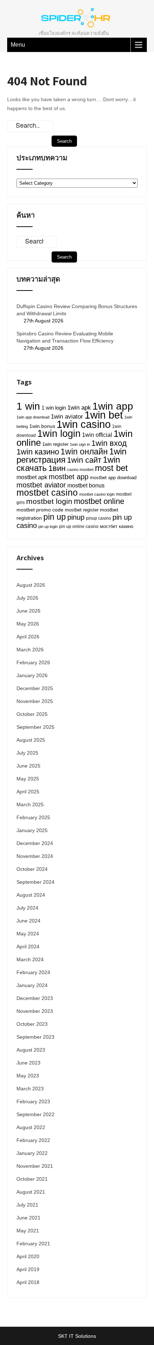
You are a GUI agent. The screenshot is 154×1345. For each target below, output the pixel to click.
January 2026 (32, 675)
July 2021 (27, 1205)
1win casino (84, 424)
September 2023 (35, 1037)
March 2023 (30, 1088)
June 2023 (28, 1063)
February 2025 (33, 817)
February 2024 (33, 972)
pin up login (48, 526)
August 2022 (30, 1127)
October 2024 (32, 869)
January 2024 (32, 985)
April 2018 (27, 1282)
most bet (111, 468)
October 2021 (32, 1179)
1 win (28, 406)
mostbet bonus (86, 485)
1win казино (37, 451)
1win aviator (67, 416)
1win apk (79, 407)
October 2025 (32, 714)
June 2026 (28, 611)
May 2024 (27, 933)
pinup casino (98, 518)
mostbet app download (113, 477)
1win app (112, 406)
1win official (97, 435)
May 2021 (27, 1230)
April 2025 (27, 791)
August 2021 (30, 1192)
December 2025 (34, 688)
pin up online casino (78, 526)
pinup (76, 517)
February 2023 (33, 1101)
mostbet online (99, 501)
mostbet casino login (97, 494)
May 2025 (27, 779)
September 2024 (35, 882)
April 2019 (27, 1269)
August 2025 (30, 740)
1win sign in (80, 444)
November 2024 (34, 856)
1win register (55, 444)
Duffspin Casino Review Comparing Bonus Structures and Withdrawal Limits (76, 309)
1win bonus (42, 426)
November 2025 (34, 701)
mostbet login (49, 501)
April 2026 (27, 637)
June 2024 (28, 921)
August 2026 (30, 585)
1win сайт (84, 460)
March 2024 (30, 959)
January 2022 (32, 1153)
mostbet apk (31, 477)
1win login (59, 433)
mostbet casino (47, 492)
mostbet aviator (41, 485)
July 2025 (27, 753)
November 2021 (34, 1166)
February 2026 (33, 662)
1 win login (54, 408)
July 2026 (27, 598)
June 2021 (28, 1218)
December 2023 (34, 998)
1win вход (109, 443)
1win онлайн (84, 451)
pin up (54, 517)
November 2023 (34, 1011)
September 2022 (35, 1114)
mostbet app (68, 477)
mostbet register (81, 510)
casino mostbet (80, 469)
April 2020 (27, 1256)
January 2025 (32, 830)
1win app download (32, 417)
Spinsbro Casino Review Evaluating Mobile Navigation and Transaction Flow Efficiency (65, 337)
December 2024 (34, 843)
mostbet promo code (39, 510)
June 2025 (28, 766)
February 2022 (33, 1140)
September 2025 (35, 727)
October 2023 (32, 1024)
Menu (18, 45)
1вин (57, 468)
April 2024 (27, 946)
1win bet (104, 415)
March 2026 (30, 649)
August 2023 (30, 1050)
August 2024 (30, 895)
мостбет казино (116, 526)
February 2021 (33, 1243)
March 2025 (30, 804)
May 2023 (27, 1076)
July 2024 (27, 908)
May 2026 (27, 624)
